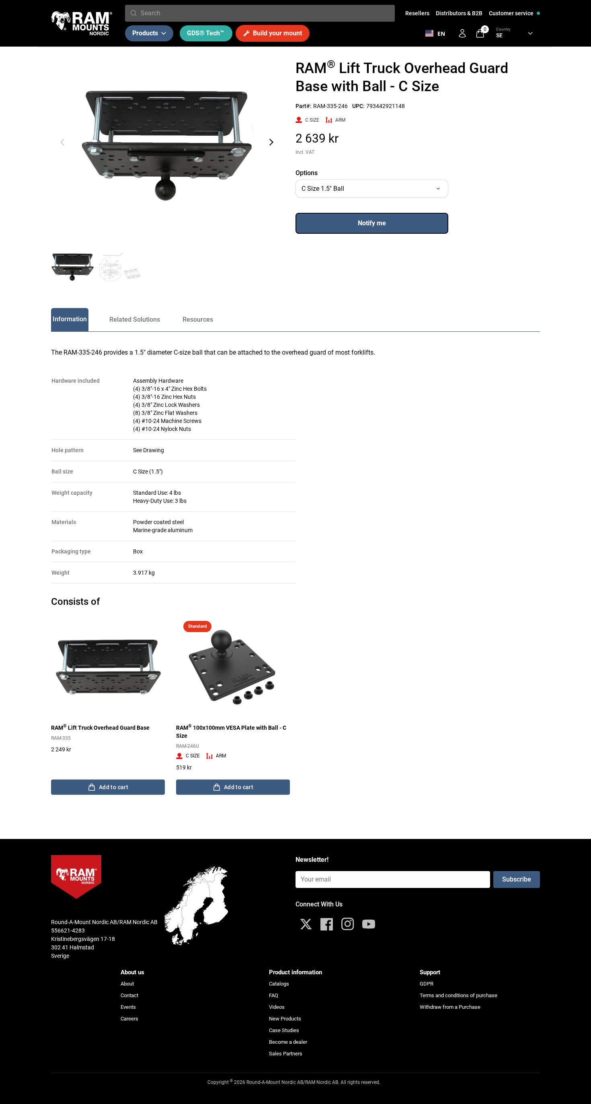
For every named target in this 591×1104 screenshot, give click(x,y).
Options (307, 173)
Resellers (417, 13)
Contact (129, 995)
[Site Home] (81, 23)
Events (128, 1007)
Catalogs (279, 984)
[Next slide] (271, 142)
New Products (285, 1019)
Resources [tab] (198, 319)
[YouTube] (368, 924)
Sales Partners (285, 1054)
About (127, 984)
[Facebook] (326, 924)
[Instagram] (347, 924)
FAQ (273, 995)
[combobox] (266, 13)
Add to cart (113, 787)
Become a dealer (288, 1042)
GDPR (426, 984)
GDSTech (205, 33)
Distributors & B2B (459, 13)
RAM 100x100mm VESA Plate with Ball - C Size (231, 731)
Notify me (372, 223)
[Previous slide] (62, 142)
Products (145, 33)
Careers (129, 1019)
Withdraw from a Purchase (450, 1007)
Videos (277, 1007)
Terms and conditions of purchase (458, 995)
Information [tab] (70, 319)
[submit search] (133, 13)
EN (441, 33)
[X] (306, 924)
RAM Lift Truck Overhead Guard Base (100, 727)
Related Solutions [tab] (134, 319)
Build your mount (277, 33)
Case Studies (284, 1030)
